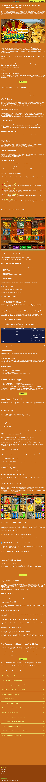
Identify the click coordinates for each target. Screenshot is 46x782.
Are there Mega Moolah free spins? (12, 712)
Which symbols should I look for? (11, 726)
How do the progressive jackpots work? (13, 685)
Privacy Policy (3, 769)
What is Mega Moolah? (8, 676)
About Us (2, 773)
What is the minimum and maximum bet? (13, 717)
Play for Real (41, 1)
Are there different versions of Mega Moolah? (15, 730)
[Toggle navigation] (2, 1)
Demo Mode (32, 1)
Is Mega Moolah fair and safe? (10, 694)
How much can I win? (8, 698)
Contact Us (3, 771)
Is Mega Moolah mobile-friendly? (11, 735)
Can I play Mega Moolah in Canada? (12, 680)
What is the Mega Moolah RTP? (11, 703)
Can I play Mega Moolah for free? (11, 708)
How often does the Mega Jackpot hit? (13, 721)
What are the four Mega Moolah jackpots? (14, 689)
